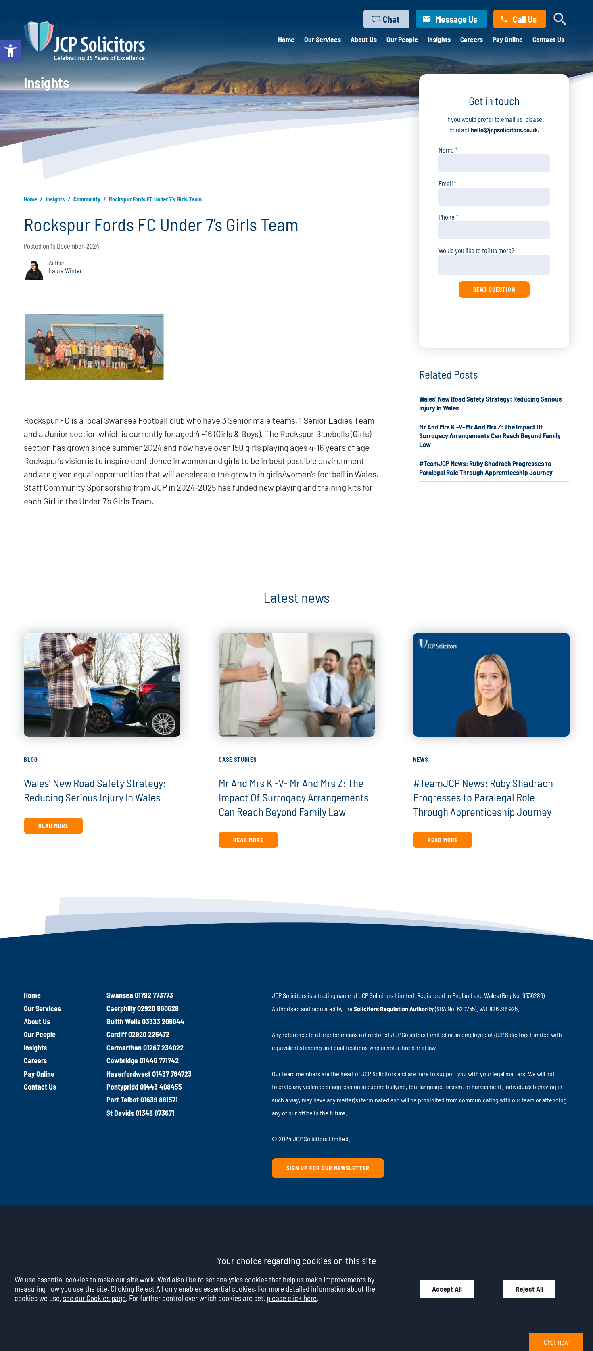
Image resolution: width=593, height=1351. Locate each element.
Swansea (119, 995)
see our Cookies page (94, 1298)
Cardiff (116, 1034)
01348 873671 (155, 1112)
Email (445, 183)
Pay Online (508, 39)
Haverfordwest (128, 1073)
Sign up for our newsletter (328, 1168)
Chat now (556, 1341)
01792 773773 (154, 995)
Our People (402, 39)
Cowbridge (122, 1060)
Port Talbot (122, 1099)
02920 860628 (158, 1008)
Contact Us (548, 39)
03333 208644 (163, 1021)
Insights (439, 39)
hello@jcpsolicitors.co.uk (504, 130)
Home (286, 39)
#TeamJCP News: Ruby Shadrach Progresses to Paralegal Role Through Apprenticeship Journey (483, 797)
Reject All (529, 1288)
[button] (10, 50)
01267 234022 (163, 1047)
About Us (364, 39)
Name (446, 150)
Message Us (456, 19)
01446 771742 (159, 1060)
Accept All (447, 1288)
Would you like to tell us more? (476, 250)
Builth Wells (123, 1021)
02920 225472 (148, 1034)
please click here (292, 1298)
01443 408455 (161, 1086)
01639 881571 (159, 1099)
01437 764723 (172, 1073)
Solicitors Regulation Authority (394, 1008)
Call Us (525, 19)
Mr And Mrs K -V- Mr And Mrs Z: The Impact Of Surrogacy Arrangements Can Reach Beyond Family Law (490, 435)
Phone (446, 217)
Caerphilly (121, 1008)
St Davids (120, 1112)
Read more (53, 825)
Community (86, 199)
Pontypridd (122, 1086)
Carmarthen (124, 1047)
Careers (471, 39)
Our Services (322, 39)
